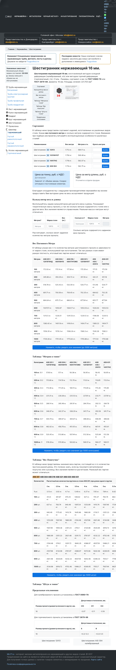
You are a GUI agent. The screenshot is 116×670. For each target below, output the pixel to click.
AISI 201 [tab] (36, 477)
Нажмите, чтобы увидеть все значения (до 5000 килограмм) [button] (71, 450)
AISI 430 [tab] (67, 477)
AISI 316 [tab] (52, 477)
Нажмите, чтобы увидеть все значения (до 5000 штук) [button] (71, 575)
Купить (105, 150)
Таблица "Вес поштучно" (41, 107)
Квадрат (12, 116)
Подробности (33, 61)
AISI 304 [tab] (44, 477)
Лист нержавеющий (17, 109)
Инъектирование (69, 16)
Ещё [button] (98, 16)
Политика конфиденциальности (21, 664)
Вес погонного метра (41, 96)
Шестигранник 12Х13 (51, 640)
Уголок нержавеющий (18, 150)
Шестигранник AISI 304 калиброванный (92, 641)
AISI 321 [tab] (59, 477)
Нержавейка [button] (20, 16)
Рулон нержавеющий (17, 112)
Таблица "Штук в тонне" (41, 113)
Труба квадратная (15, 105)
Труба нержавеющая (17, 87)
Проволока (13, 126)
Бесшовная (12, 90)
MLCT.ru (10, 654)
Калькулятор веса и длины (41, 91)
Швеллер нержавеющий (15, 129)
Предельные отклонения (41, 118)
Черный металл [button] (50, 16)
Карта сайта (96, 659)
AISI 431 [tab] (75, 477)
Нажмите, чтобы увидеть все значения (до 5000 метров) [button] (71, 347)
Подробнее (92, 61)
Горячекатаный (14, 132)
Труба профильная (15, 101)
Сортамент (41, 86)
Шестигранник (15, 123)
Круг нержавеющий (17, 119)
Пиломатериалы (86, 16)
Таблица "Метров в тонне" (41, 102)
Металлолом (35, 16)
